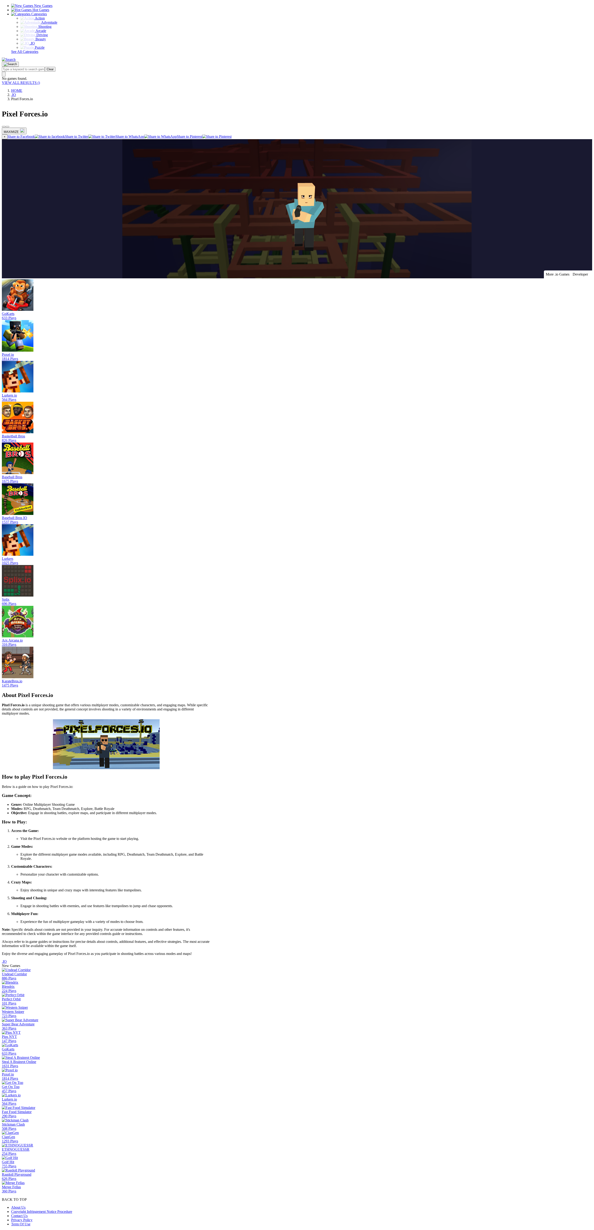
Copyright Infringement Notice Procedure (41, 1212)
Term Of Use (20, 1224)
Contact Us (19, 1216)
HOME (16, 91)
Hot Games (40, 10)
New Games (42, 6)
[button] (9, 59)
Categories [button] (38, 14)
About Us (18, 1207)
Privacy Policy (21, 1220)
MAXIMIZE (11, 132)
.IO (13, 95)
